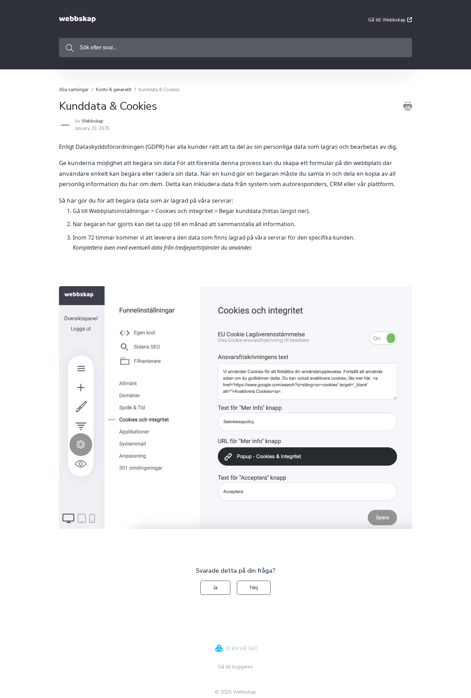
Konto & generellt (113, 90)
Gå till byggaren (235, 666)
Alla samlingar (74, 90)
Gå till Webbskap (386, 19)
